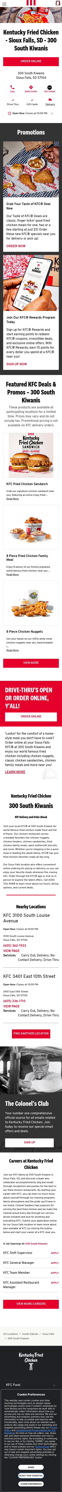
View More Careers (31, 1304)
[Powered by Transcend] (5, 1487)
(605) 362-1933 (14, 945)
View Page (11, 951)
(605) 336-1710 (14, 1001)
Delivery (50, 104)
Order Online (31, 61)
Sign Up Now (16, 364)
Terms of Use (42, 1446)
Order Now (15, 246)
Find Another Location (31, 1033)
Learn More (15, 772)
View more (31, 663)
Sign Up (29, 1142)
